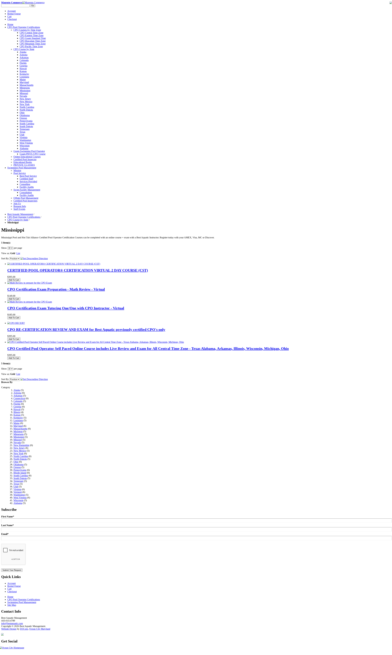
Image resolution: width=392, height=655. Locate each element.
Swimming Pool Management (21, 602)
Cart (9, 16)
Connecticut (19, 398)
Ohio (15, 461)
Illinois (16, 412)
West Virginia (20, 497)
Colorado (18, 401)
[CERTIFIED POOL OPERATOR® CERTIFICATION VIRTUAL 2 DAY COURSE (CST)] (53, 264)
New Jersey (19, 448)
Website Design (8, 629)
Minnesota (18, 434)
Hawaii (17, 409)
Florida (16, 404)
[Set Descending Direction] (34, 258)
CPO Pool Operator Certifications (24, 217)
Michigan (18, 431)
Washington (19, 495)
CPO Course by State (17, 219)
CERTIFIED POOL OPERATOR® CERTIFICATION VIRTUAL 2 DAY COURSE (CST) (77, 270)
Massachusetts (20, 428)
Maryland (18, 426)
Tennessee (18, 481)
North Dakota (20, 459)
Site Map (11, 605)
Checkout (12, 19)
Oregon (17, 467)
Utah (15, 486)
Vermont (17, 492)
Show (4, 248)
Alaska (16, 390)
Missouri (17, 439)
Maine (16, 423)
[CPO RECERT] (16, 323)
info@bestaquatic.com (12, 623)
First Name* (7, 516)
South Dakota (20, 478)
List (18, 253)
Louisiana (18, 420)
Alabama (17, 503)
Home (10, 24)
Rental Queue (14, 13)
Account (11, 11)
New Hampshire (21, 445)
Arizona (17, 393)
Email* (5, 534)
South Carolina (20, 475)
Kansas (17, 415)
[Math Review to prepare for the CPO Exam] (29, 283)
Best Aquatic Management (20, 214)
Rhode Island (19, 472)
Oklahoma (18, 464)
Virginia (17, 489)
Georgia (17, 406)
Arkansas (18, 395)
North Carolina (20, 456)
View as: (5, 253)
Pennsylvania (19, 470)
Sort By (5, 258)
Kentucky (18, 417)
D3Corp (24, 629)
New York (18, 453)
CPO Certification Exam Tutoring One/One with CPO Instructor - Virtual (65, 308)
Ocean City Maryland (39, 629)
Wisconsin (18, 500)
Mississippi (18, 437)
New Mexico (19, 450)
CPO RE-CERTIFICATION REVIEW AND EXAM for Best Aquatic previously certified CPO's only (86, 330)
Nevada (17, 442)
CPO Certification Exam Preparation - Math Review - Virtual (56, 289)
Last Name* (7, 525)
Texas (16, 483)
